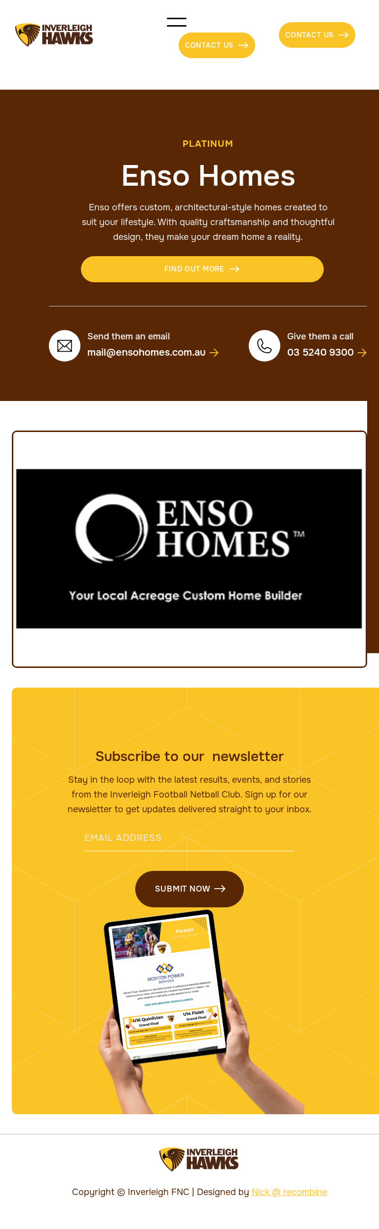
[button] (217, 35)
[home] (54, 35)
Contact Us (217, 45)
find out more (202, 269)
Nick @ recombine (289, 1192)
